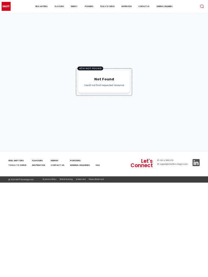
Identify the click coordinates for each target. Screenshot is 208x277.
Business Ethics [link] (49, 179)
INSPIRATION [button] (127, 6)
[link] (98, 161)
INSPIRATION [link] (38, 165)
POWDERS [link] (75, 160)
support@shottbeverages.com (174, 164)
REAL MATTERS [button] (41, 6)
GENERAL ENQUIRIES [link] (80, 165)
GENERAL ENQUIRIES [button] (165, 6)
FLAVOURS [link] (37, 160)
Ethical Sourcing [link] (66, 179)
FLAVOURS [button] (59, 6)
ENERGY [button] (74, 6)
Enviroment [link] (81, 179)
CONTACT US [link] (57, 165)
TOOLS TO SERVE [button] (107, 6)
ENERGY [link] (54, 160)
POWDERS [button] (89, 6)
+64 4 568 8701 (167, 160)
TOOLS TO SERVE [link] (17, 165)
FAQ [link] (98, 165)
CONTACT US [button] (144, 6)
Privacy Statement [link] (96, 179)
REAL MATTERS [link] (16, 160)
